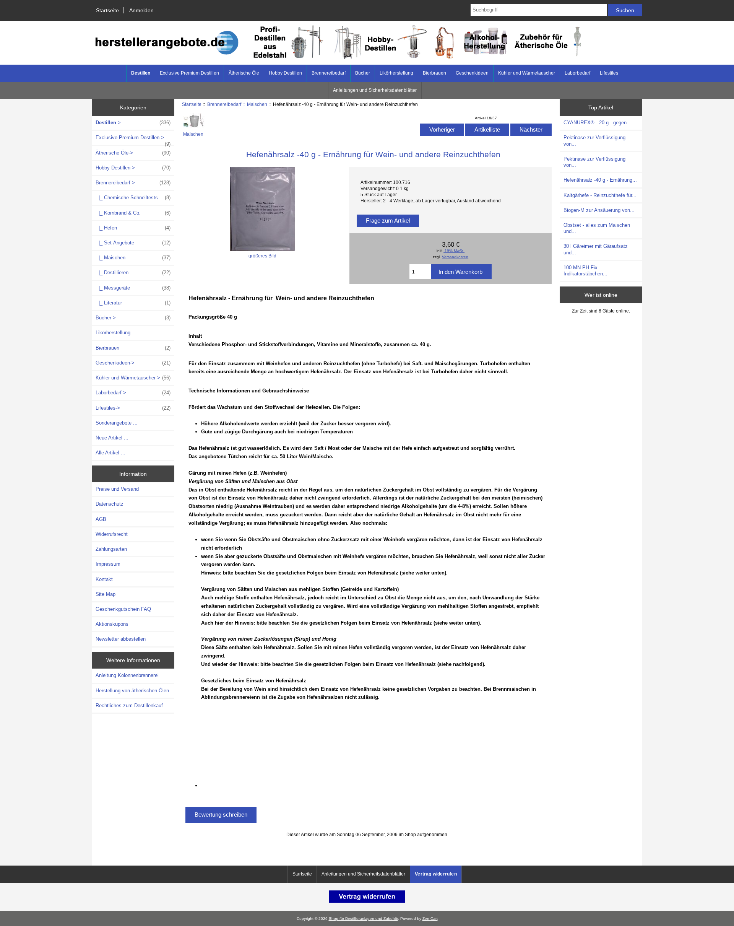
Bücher (362, 73)
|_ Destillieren (133, 272)
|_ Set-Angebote (133, 243)
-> (133, 122)
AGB (101, 519)
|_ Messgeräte (133, 288)
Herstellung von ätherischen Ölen (132, 690)
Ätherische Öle (244, 73)
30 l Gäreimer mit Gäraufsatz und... (595, 249)
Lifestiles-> (133, 408)
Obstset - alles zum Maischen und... (596, 228)
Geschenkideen (472, 73)
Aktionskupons (112, 624)
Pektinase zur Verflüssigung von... (594, 140)
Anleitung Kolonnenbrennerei (127, 675)
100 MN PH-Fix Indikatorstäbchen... (585, 271)
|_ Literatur (133, 303)
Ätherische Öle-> (133, 153)
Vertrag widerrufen (436, 874)
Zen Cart (430, 918)
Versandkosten (455, 257)
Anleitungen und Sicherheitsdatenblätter (375, 90)
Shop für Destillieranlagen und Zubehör (363, 918)
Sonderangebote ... (117, 423)
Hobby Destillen (285, 73)
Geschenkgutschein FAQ (123, 609)
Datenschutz (109, 504)
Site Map (105, 594)
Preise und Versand (117, 489)
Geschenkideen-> (133, 363)
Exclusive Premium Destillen (189, 73)
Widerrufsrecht (112, 534)
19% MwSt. (453, 251)
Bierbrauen (434, 73)
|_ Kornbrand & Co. (133, 213)
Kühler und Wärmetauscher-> (133, 378)
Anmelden (141, 10)
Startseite (107, 10)
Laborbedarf (577, 73)
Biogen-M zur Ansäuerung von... (599, 210)
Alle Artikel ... (110, 453)
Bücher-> (133, 318)
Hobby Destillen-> (133, 168)
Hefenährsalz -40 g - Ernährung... (600, 180)
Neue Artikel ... (112, 438)
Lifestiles (609, 73)
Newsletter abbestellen (121, 639)
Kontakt (104, 579)
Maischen (257, 104)
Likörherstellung (396, 73)
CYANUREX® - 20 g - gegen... (597, 122)
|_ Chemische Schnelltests (133, 197)
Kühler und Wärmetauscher (526, 73)
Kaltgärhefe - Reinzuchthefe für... (600, 195)
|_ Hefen (133, 228)
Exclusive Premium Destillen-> (133, 140)
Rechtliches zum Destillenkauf (129, 705)
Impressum (108, 564)
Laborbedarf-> (133, 392)
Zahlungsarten (111, 549)
